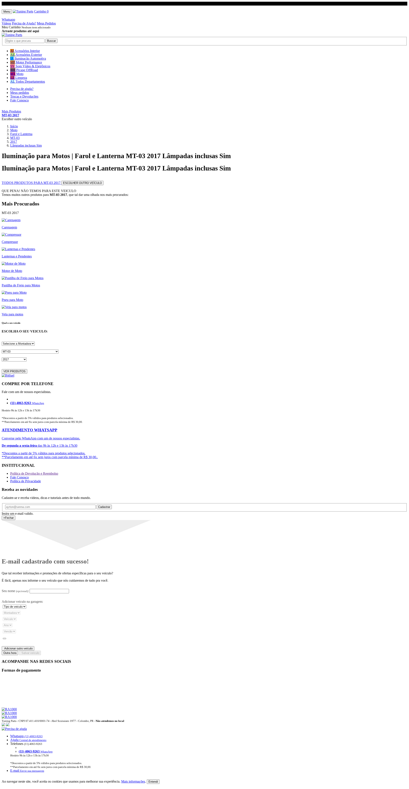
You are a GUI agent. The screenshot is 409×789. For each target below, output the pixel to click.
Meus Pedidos (46, 23)
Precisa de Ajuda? (24, 23)
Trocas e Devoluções (24, 96)
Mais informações (133, 781)
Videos (6, 23)
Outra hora (9, 653)
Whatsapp (8, 19)
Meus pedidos (19, 92)
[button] (204, 750)
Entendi (153, 781)
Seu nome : (15, 591)
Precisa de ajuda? (21, 89)
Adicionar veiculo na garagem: (22, 601)
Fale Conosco (19, 100)
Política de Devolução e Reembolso (34, 473)
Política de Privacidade (25, 481)
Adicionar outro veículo (18, 648)
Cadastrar (104, 507)
